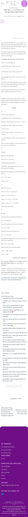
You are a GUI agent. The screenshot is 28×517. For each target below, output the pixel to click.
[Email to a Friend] (15, 386)
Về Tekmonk (3, 3)
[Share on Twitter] (12, 386)
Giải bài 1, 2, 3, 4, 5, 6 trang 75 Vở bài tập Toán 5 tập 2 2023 (21, 411)
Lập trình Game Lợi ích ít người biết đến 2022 (15, 332)
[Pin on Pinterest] (18, 386)
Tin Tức (18, 3)
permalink (15, 393)
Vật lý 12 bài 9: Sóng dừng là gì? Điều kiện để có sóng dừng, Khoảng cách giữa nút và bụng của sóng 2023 (7, 411)
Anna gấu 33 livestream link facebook (13, 298)
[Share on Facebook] (10, 386)
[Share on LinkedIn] (20, 386)
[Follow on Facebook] (2, 494)
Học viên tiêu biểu (12, 3)
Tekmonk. (3, 265)
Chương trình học (8, 2)
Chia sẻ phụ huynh (15, 3)
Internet (7, 293)
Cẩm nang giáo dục (14, 7)
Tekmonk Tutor (20, 16)
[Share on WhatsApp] (7, 386)
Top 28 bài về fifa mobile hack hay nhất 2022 (14, 372)
